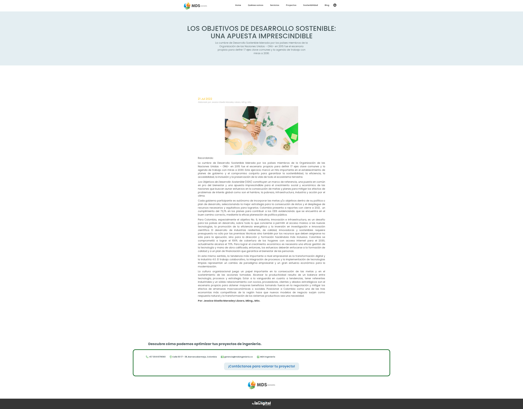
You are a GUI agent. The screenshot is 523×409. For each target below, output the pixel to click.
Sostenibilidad (310, 5)
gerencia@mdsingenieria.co (238, 356)
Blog (327, 5)
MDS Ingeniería (267, 356)
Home (238, 5)
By (253, 403)
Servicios (274, 5)
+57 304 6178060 (157, 356)
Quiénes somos (255, 5)
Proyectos (291, 5)
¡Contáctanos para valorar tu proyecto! (261, 366)
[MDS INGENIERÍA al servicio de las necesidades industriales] (195, 5)
